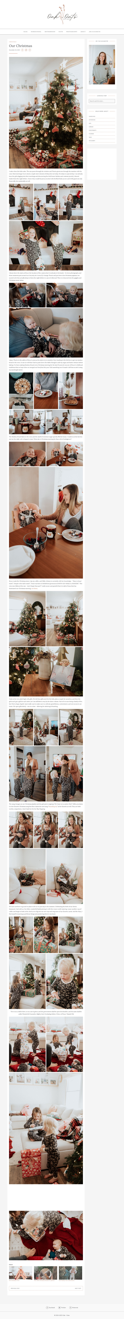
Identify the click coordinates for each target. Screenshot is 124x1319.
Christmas (12, 41)
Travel (90, 137)
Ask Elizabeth (94, 31)
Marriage (91, 126)
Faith (61, 31)
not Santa (34, 588)
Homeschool (36, 31)
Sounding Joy (53, 806)
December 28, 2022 (14, 50)
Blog (26, 31)
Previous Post (15, 1288)
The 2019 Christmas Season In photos (44, 1280)
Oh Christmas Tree (14, 1280)
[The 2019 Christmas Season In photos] (45, 1273)
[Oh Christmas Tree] (20, 1273)
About (83, 31)
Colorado (91, 133)
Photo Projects (92, 130)
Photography (71, 31)
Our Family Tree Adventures (66, 1280)
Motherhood (50, 31)
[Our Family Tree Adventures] (70, 1273)
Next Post (78, 1288)
